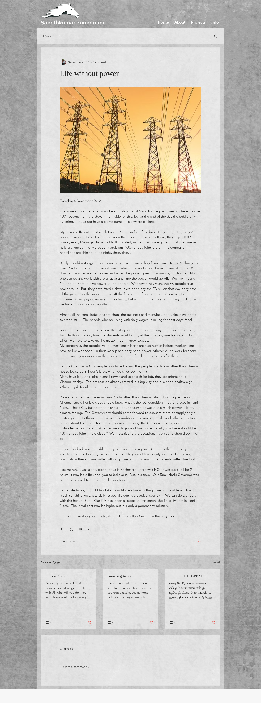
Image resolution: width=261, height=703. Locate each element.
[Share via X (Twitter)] (71, 529)
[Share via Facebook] (61, 529)
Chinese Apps (55, 576)
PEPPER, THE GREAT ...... (189, 576)
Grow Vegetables (119, 576)
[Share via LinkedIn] (80, 529)
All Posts (46, 36)
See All (216, 562)
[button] (215, 36)
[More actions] (199, 62)
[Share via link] (90, 529)
